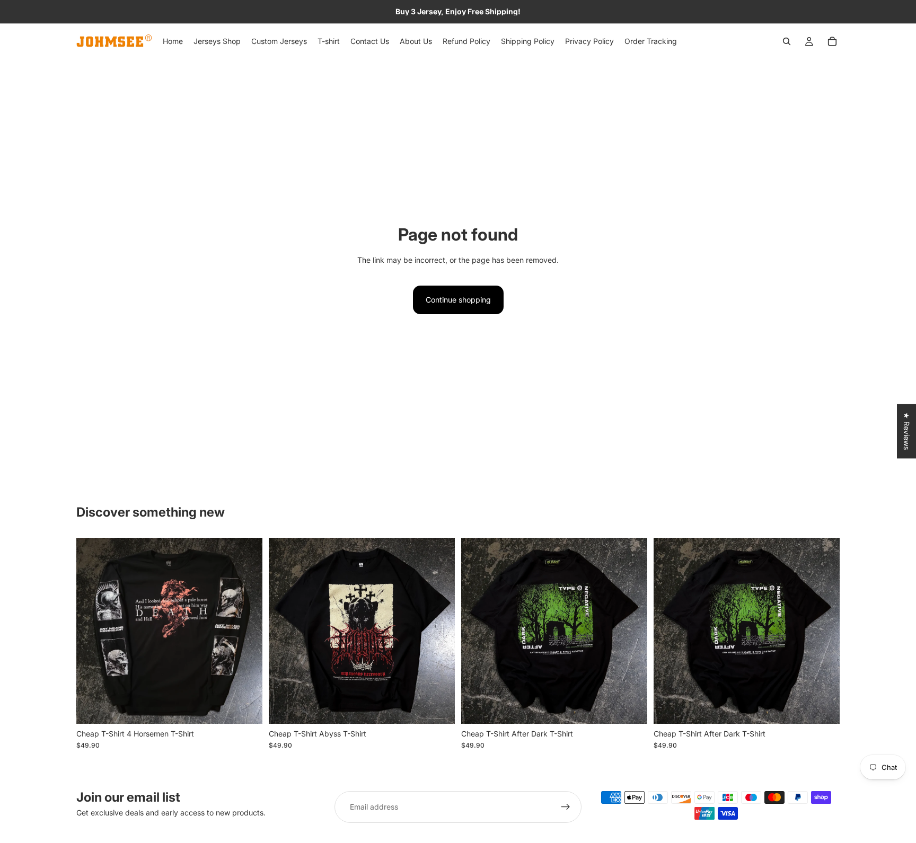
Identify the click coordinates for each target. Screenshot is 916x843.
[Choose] (246, 707)
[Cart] (832, 41)
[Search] (786, 41)
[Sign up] (565, 807)
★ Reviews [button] (906, 431)
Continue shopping (458, 299)
